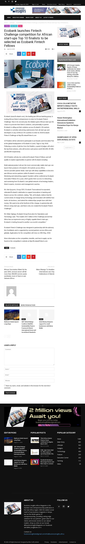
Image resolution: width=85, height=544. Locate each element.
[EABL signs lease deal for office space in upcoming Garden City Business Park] (35, 452)
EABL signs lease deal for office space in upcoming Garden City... (47, 452)
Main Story (62, 4)
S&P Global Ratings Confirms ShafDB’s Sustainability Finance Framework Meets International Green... (20, 450)
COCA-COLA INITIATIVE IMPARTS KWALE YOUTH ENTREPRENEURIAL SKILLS (68, 105)
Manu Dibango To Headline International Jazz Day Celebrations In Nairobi (45, 272)
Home (6, 23)
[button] (5, 1)
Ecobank (12, 248)
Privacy (47, 542)
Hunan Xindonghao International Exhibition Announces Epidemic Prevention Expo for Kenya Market (67, 123)
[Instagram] (12, 1)
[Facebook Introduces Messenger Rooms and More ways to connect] (35, 462)
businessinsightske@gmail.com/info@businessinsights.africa (44, 534)
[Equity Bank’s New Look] (69, 55)
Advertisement (63, 542)
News (43, 4)
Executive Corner (52, 4)
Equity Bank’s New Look (67, 60)
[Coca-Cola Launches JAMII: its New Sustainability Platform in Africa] (61, 85)
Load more (68, 147)
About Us (69, 4)
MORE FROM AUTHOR (28, 305)
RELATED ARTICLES (11, 305)
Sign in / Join (35, 4)
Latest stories (77, 4)
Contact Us (72, 542)
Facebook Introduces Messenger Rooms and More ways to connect (47, 461)
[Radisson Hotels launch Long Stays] (11, 314)
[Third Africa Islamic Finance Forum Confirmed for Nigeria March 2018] (35, 440)
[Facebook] (8, 1)
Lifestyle (12, 23)
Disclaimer (54, 542)
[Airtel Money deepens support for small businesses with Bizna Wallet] (46, 314)
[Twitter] (15, 1)
